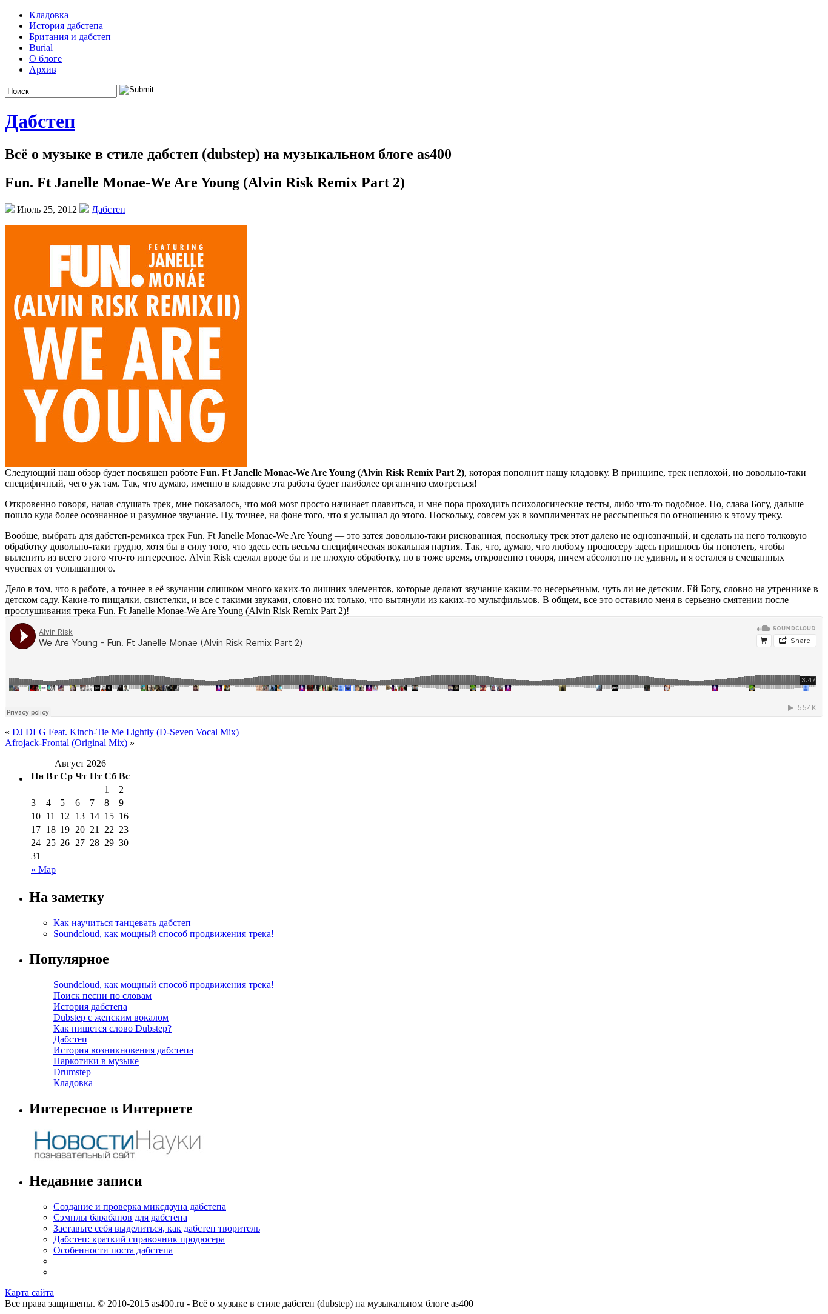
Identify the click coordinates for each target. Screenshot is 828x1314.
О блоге (45, 58)
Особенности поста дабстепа (113, 1250)
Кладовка (48, 15)
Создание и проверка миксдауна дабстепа (139, 1206)
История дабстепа (66, 26)
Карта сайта (29, 1292)
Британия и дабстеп (70, 37)
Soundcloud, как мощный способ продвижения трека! (163, 934)
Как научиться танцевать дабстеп (122, 923)
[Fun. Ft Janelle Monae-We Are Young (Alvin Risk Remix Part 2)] (126, 464)
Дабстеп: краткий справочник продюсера (139, 1239)
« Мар (43, 869)
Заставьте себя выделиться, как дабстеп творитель (156, 1228)
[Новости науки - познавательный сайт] (117, 1157)
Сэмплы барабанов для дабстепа (120, 1217)
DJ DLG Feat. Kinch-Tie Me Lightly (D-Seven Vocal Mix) (125, 732)
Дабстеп (40, 121)
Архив (42, 69)
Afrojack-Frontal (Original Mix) (66, 743)
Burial (41, 47)
